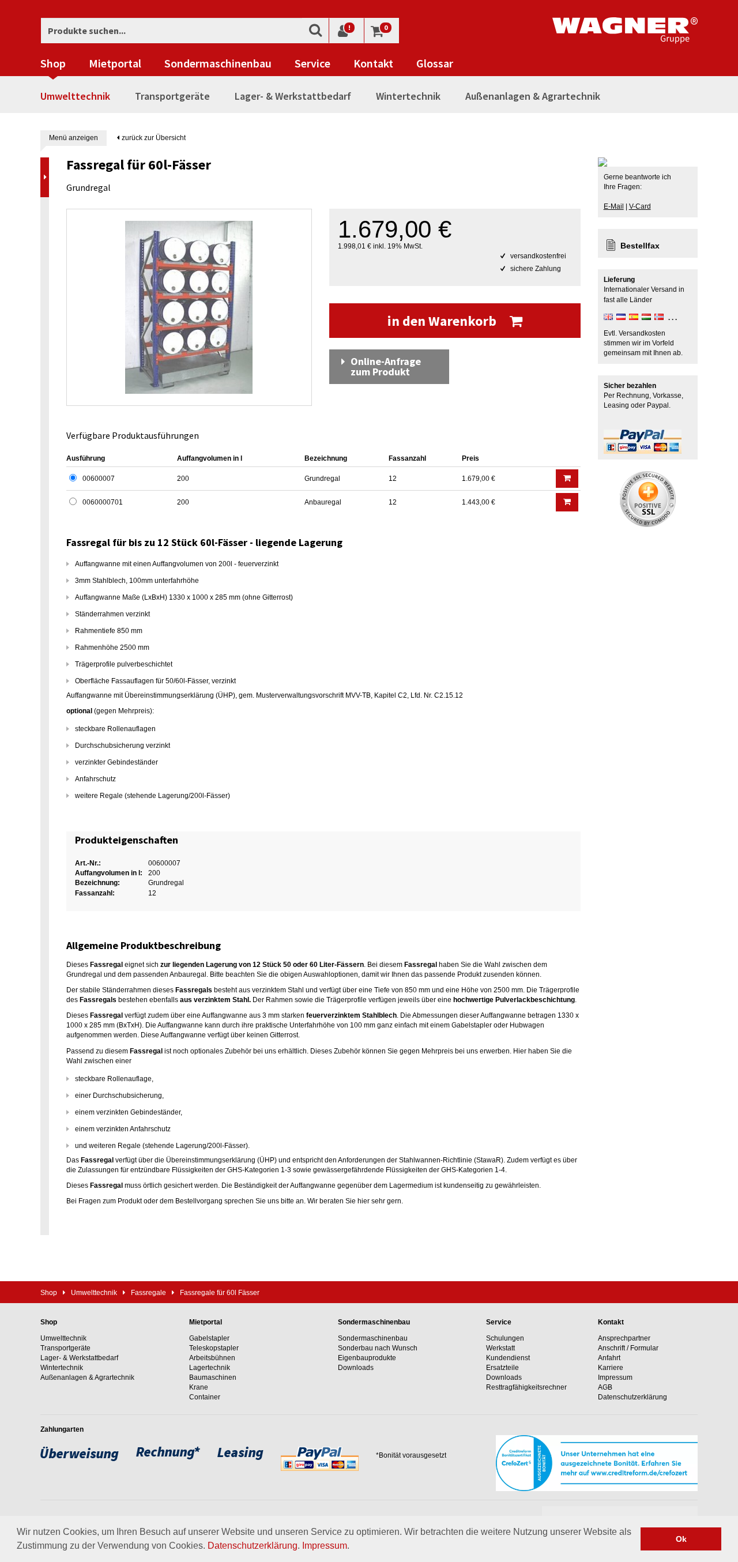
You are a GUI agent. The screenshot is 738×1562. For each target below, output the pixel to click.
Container (204, 1397)
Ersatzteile (502, 1368)
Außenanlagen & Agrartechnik (532, 96)
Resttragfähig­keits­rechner (526, 1387)
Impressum (324, 1545)
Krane (198, 1387)
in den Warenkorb (443, 321)
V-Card (640, 206)
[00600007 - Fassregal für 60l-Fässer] (189, 307)
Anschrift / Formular (628, 1348)
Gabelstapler (209, 1338)
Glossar (434, 63)
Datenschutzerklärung (253, 1545)
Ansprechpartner (624, 1338)
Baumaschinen (212, 1377)
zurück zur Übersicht (153, 138)
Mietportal (115, 63)
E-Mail (614, 206)
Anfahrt (609, 1358)
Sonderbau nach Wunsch (377, 1348)
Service (312, 63)
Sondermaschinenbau (218, 63)
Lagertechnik (209, 1368)
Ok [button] (681, 1539)
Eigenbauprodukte (367, 1358)
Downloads (356, 1368)
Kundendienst (508, 1358)
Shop (53, 63)
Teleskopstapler (214, 1348)
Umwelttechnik (75, 96)
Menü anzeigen (73, 138)
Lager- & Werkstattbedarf (293, 96)
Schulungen (505, 1338)
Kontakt (373, 63)
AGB (605, 1387)
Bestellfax (640, 245)
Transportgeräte (172, 96)
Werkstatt (500, 1348)
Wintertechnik (408, 96)
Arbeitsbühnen (212, 1358)
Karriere (610, 1368)
